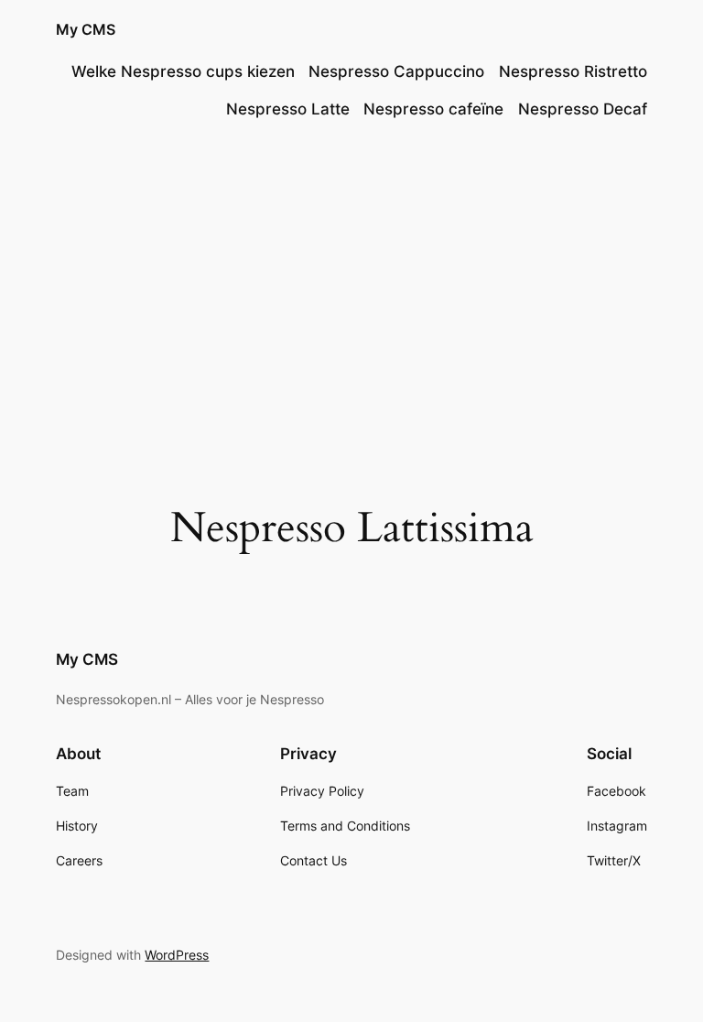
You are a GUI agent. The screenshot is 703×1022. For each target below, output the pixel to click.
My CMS (85, 29)
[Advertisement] (351, 285)
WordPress (177, 954)
